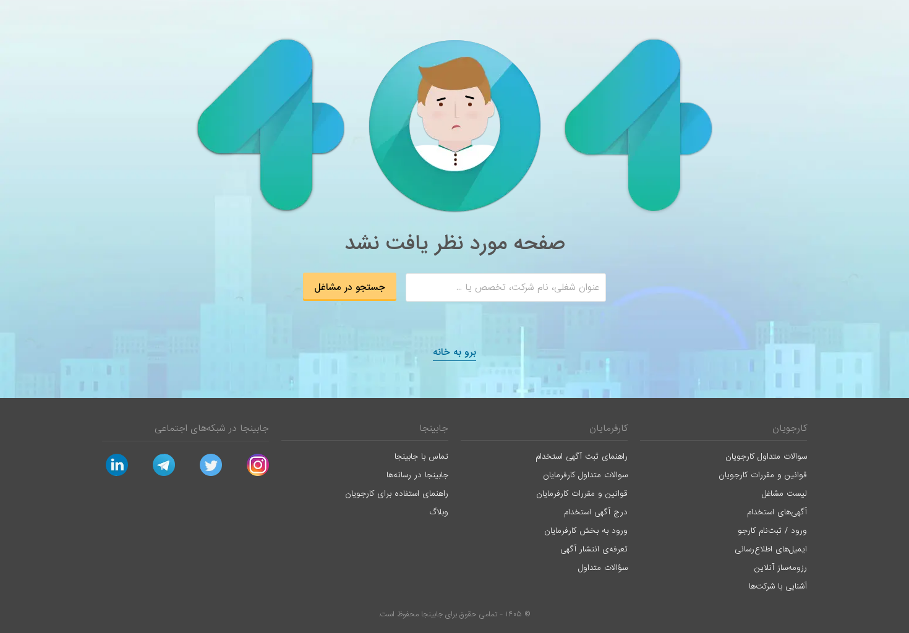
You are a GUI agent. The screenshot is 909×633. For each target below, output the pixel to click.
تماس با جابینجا (421, 456)
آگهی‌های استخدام (777, 512)
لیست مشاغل (784, 493)
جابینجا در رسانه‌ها (417, 475)
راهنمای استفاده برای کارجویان (396, 493)
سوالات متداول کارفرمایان (585, 475)
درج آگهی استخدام (596, 512)
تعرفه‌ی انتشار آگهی (594, 549)
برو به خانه (454, 352)
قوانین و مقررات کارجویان (763, 475)
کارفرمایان (608, 428)
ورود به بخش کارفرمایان (586, 531)
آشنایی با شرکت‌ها (778, 586)
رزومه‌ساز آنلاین (780, 568)
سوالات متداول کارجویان (766, 456)
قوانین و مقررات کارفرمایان (582, 493)
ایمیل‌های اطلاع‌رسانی (771, 549)
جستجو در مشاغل (349, 287)
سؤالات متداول (603, 568)
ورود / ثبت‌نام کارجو (772, 531)
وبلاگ (438, 512)
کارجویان (789, 428)
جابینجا (433, 428)
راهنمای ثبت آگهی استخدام (582, 456)
